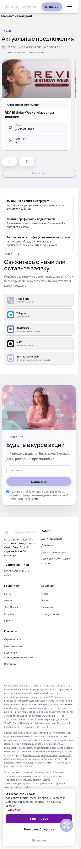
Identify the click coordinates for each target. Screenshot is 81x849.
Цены (7, 594)
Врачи (45, 600)
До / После (11, 607)
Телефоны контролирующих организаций (47, 755)
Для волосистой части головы (55, 561)
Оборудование (51, 614)
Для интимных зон (53, 552)
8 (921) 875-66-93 (43, 726)
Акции (8, 600)
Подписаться (39, 481)
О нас (44, 594)
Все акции (38, 173)
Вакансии (10, 664)
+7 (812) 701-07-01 (16, 565)
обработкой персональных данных (31, 495)
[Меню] (69, 6)
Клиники (47, 607)
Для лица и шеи (51, 538)
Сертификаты (13, 639)
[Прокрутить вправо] (26, 161)
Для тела (47, 545)
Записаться (51, 6)
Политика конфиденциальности (18, 655)
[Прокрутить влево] (9, 161)
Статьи (8, 621)
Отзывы (9, 614)
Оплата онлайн (14, 646)
